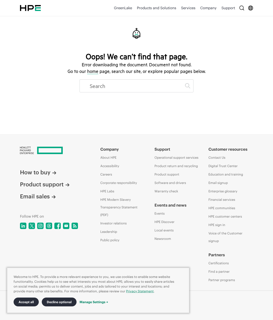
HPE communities (221, 208)
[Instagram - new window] (40, 226)
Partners (216, 254)
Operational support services (176, 157)
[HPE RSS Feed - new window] (75, 226)
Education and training (225, 174)
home (92, 71)
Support (228, 8)
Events (159, 213)
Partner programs (221, 280)
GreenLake (123, 8)
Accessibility (109, 166)
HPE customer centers (225, 216)
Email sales (35, 196)
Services (188, 8)
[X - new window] (32, 226)
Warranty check (166, 191)
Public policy (109, 240)
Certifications (218, 263)
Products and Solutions (156, 8)
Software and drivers (170, 183)
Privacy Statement (140, 291)
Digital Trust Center (223, 166)
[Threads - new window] (49, 226)
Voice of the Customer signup (225, 237)
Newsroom (162, 239)
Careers (106, 174)
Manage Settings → (94, 302)
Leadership (108, 232)
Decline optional (59, 302)
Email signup (218, 183)
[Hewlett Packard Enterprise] (30, 8)
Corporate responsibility (118, 183)
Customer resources (227, 149)
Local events (164, 230)
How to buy (35, 172)
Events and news (170, 205)
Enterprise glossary (222, 191)
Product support (42, 184)
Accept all (26, 302)
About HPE (108, 157)
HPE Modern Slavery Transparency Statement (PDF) (118, 207)
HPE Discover (164, 222)
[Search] (241, 8)
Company (208, 8)
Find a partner (219, 272)
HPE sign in (216, 225)
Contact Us (216, 157)
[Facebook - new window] (57, 226)
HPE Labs (107, 191)
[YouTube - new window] (66, 226)
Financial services (221, 200)
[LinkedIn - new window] (23, 226)
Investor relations (113, 223)
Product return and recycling (176, 166)
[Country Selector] (250, 8)
